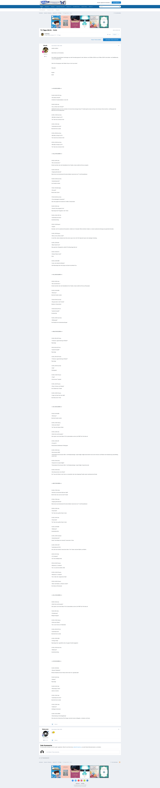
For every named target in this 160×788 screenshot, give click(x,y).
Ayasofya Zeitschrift (60, 6)
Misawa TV (69, 6)
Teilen (109, 34)
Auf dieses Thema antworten (112, 39)
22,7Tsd (46, 740)
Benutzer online (51, 9)
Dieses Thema (113, 6)
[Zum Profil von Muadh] (42, 34)
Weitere (90, 6)
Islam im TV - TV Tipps (56, 35)
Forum (41, 6)
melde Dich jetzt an (77, 747)
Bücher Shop (84, 6)
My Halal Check (76, 6)
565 (46, 56)
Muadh (47, 33)
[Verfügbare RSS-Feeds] (119, 762)
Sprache (78, 783)
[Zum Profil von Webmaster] (45, 734)
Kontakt (82, 783)
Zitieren (56, 724)
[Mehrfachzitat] (52, 724)
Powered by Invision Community (80, 786)
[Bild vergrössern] (53, 732)
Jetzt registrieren (116, 2)
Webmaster (45, 729)
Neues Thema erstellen (96, 39)
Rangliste (57, 9)
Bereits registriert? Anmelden (103, 2)
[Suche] (119, 7)
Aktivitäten (47, 6)
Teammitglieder (42, 9)
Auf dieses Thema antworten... (53, 752)
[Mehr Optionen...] (118, 45)
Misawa (52, 6)
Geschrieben (57, 45)
